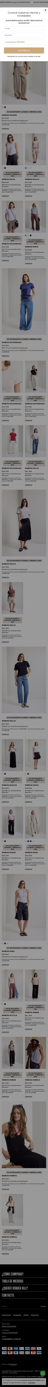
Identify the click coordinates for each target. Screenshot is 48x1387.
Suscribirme (24, 50)
